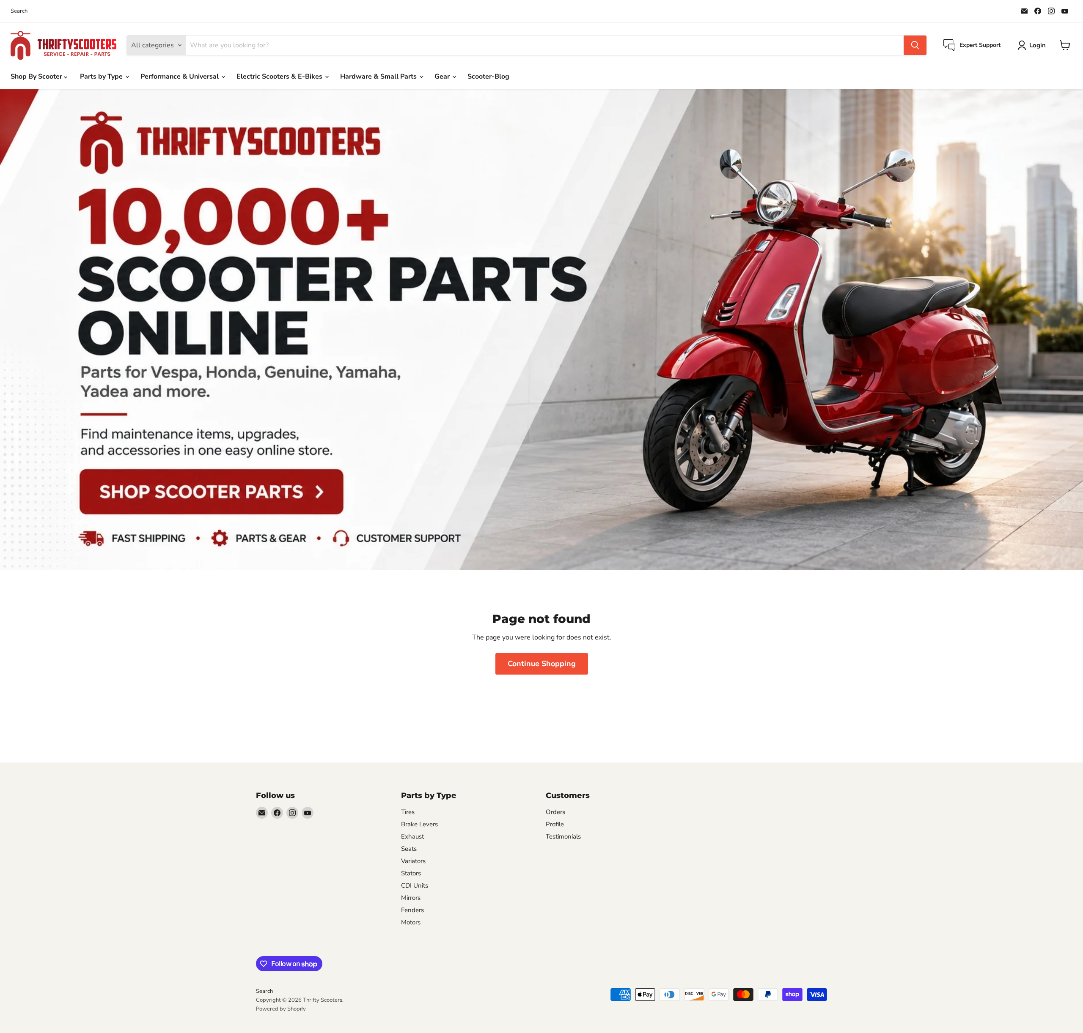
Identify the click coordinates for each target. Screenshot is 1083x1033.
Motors (411, 922)
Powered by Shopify (281, 1009)
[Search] (915, 45)
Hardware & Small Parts (379, 76)
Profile (555, 824)
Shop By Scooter (37, 76)
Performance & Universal (180, 76)
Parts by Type (102, 76)
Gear (442, 76)
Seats (409, 848)
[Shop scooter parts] (541, 329)
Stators (411, 873)
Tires (408, 812)
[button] (1033, 45)
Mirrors (411, 898)
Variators (413, 861)
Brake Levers (419, 824)
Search (19, 11)
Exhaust (412, 836)
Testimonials (563, 836)
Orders (555, 812)
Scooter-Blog (488, 76)
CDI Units (414, 885)
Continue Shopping (542, 664)
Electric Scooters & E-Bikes (280, 76)
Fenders (412, 910)
